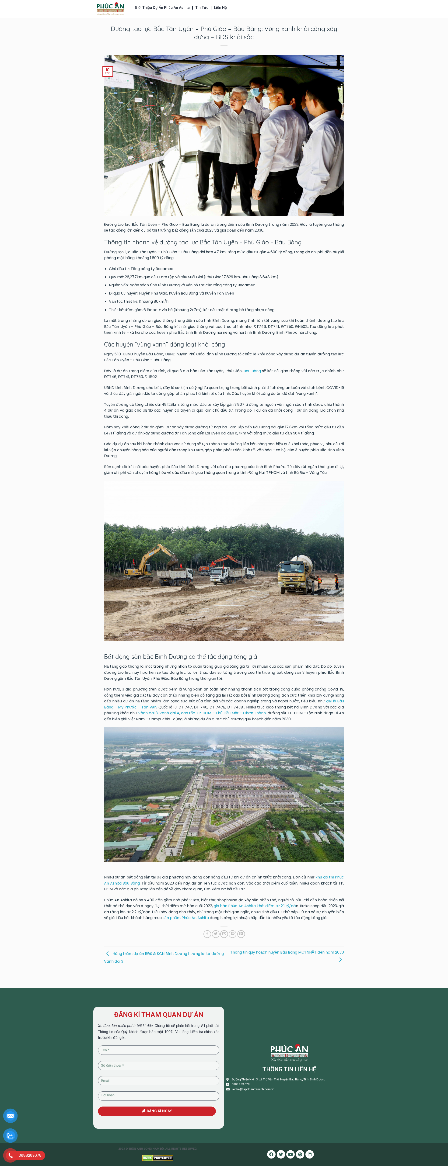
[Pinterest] (300, 1154)
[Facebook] (271, 1154)
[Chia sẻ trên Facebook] (207, 934)
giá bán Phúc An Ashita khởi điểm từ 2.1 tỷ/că (255, 906)
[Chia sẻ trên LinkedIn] (241, 934)
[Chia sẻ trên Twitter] (216, 934)
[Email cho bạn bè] (224, 934)
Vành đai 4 (169, 713)
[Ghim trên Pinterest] (232, 934)
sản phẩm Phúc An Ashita (186, 917)
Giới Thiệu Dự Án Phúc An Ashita (162, 7)
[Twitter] (281, 1154)
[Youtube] (290, 1154)
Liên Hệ (220, 7)
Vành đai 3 (148, 713)
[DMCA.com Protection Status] (157, 1158)
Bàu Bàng (252, 371)
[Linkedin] (309, 1154)
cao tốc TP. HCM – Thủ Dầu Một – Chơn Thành (223, 713)
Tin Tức (201, 7)
